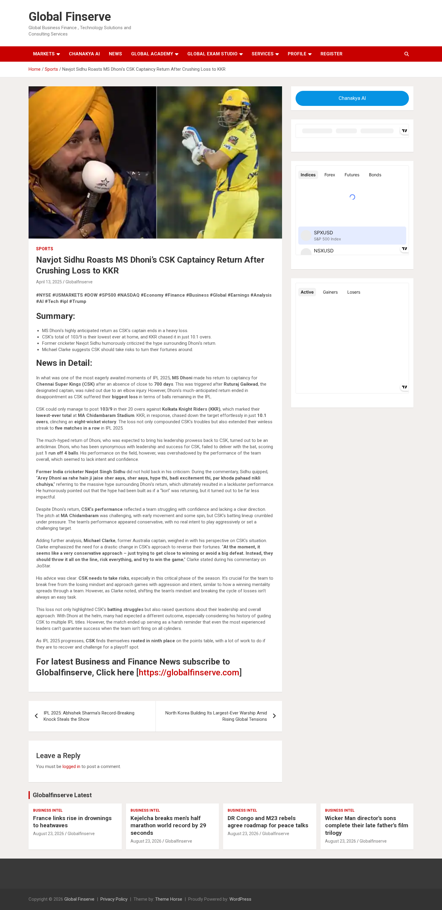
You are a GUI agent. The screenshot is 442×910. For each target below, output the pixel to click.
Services (263, 54)
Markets (44, 54)
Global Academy (152, 54)
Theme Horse (168, 899)
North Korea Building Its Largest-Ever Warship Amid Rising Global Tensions (216, 716)
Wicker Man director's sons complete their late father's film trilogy (366, 825)
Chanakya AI (84, 54)
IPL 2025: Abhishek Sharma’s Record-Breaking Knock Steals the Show (89, 716)
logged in (71, 766)
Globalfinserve (79, 281)
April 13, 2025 (49, 281)
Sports (44, 248)
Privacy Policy (113, 899)
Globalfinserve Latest (62, 795)
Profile (297, 54)
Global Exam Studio (212, 54)
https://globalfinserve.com (189, 672)
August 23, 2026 (48, 833)
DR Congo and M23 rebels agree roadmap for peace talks (268, 822)
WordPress (240, 899)
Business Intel (48, 810)
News (115, 54)
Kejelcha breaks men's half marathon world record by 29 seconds (168, 825)
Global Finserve (70, 17)
